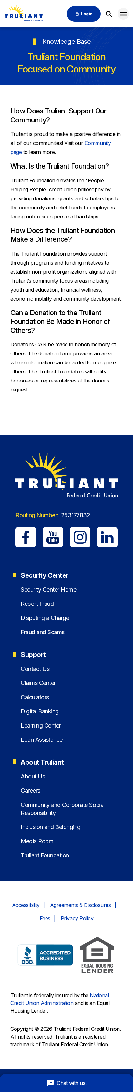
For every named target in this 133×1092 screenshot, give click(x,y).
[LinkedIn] (107, 537)
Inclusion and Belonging (51, 827)
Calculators (35, 697)
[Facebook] (25, 537)
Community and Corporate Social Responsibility (63, 808)
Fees (45, 918)
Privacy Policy (77, 918)
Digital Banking (40, 711)
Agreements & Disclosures (80, 905)
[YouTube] (53, 537)
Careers (30, 790)
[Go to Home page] (23, 13)
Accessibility (26, 905)
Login (87, 13)
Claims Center (38, 683)
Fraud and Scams (43, 632)
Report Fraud (37, 603)
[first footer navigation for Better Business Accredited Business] (45, 956)
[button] (123, 14)
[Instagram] (80, 537)
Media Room (37, 841)
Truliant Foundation (45, 855)
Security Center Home (48, 589)
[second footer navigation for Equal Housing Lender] (97, 956)
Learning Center (41, 725)
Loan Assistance (42, 739)
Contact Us (35, 668)
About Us (33, 776)
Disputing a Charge (45, 617)
